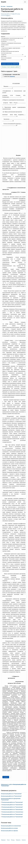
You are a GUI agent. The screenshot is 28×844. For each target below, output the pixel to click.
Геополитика (9, 6)
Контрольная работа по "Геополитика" (12, 809)
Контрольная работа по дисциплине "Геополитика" (10, 799)
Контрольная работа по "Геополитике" (11, 793)
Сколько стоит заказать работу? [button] (11, 67)
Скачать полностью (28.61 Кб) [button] (10, 64)
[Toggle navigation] (25, 2)
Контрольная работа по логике (9, 828)
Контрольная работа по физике (9, 830)
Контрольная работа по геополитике (11, 825)
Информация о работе (13, 785)
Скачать (12, 76)
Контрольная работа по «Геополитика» (12, 812)
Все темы (3, 6)
